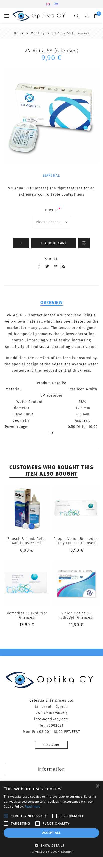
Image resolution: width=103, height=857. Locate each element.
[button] (51, 845)
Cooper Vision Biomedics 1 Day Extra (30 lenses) (76, 541)
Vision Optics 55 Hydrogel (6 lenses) (76, 615)
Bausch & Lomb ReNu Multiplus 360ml (27, 541)
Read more (51, 745)
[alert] (51, 819)
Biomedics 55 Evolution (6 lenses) (27, 615)
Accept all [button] (51, 833)
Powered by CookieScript (51, 851)
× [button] (97, 786)
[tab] (51, 302)
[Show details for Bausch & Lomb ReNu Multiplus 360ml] (27, 509)
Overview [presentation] (51, 302)
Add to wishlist (84, 243)
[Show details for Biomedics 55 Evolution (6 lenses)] (27, 583)
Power (51, 210)
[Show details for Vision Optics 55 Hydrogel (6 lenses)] (76, 583)
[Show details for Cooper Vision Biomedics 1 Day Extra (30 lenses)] (76, 509)
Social (51, 259)
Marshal (51, 175)
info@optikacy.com (51, 719)
